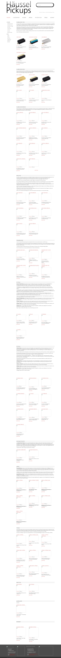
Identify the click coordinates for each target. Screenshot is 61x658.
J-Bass (8, 35)
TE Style (8, 31)
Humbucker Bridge (10, 26)
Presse (45, 17)
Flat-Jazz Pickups (9, 32)
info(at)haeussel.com (12, 654)
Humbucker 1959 (10, 23)
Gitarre (8, 22)
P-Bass (8, 36)
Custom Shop (16, 17)
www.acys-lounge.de (31, 654)
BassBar (8, 41)
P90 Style (8, 27)
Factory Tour (38, 17)
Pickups (8, 17)
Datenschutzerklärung (49, 12)
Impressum (43, 12)
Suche (53, 12)
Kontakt (52, 17)
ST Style (8, 29)
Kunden (24, 17)
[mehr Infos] (18, 64)
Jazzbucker (8, 40)
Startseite (40, 12)
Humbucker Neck (10, 24)
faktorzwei (14, 657)
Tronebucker (9, 28)
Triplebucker (9, 39)
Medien (30, 17)
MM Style (8, 38)
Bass (8, 34)
